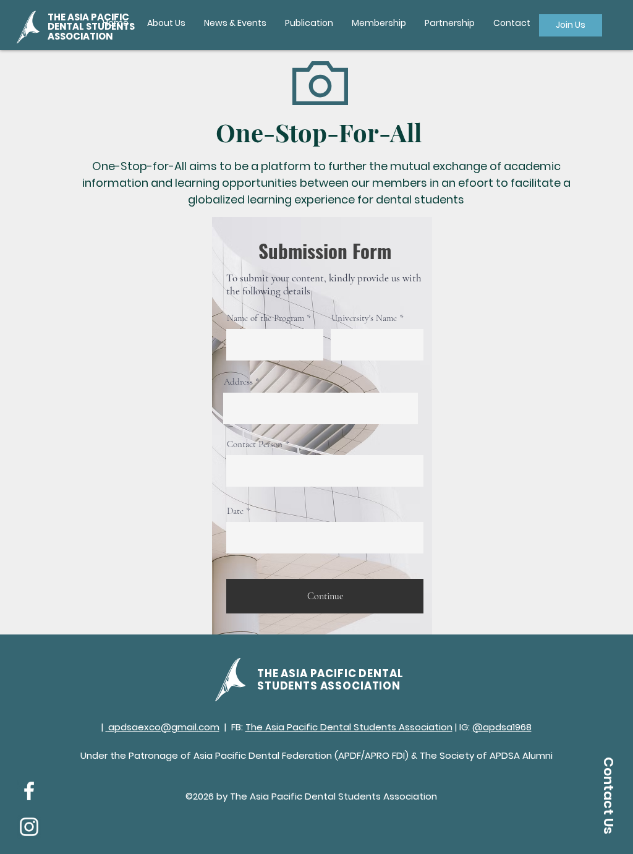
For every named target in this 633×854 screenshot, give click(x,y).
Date (235, 511)
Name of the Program (265, 318)
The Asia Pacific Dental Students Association (348, 726)
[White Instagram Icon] (29, 826)
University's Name (364, 318)
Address (238, 381)
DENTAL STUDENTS (91, 26)
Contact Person (255, 444)
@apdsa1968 (502, 726)
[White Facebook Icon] (29, 791)
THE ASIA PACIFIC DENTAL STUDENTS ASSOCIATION (330, 679)
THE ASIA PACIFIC (88, 17)
